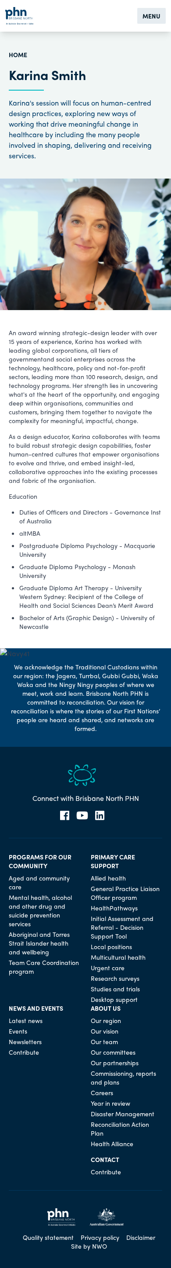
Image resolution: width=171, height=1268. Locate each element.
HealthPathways (114, 907)
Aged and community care (39, 882)
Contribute (24, 1052)
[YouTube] (82, 815)
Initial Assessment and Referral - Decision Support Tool (122, 927)
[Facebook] (64, 815)
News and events (36, 1008)
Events (18, 1031)
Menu (151, 15)
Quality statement (48, 1237)
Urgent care (108, 967)
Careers (102, 1092)
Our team (104, 1041)
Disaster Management (122, 1113)
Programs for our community (40, 861)
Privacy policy (100, 1237)
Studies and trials (115, 988)
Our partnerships (115, 1062)
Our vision (104, 1031)
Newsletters (25, 1041)
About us (106, 1008)
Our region (106, 1020)
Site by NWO (89, 1246)
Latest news (26, 1020)
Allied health (108, 877)
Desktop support (114, 999)
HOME (18, 54)
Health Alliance (112, 1143)
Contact (105, 1159)
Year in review (110, 1103)
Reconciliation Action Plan (120, 1128)
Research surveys (115, 978)
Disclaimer (140, 1237)
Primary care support (113, 861)
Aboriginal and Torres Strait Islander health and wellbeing (39, 943)
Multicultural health (118, 957)
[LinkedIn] (99, 815)
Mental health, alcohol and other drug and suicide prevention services (40, 910)
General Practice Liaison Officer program (125, 893)
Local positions (111, 946)
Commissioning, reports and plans (123, 1077)
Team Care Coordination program (44, 967)
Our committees (113, 1052)
